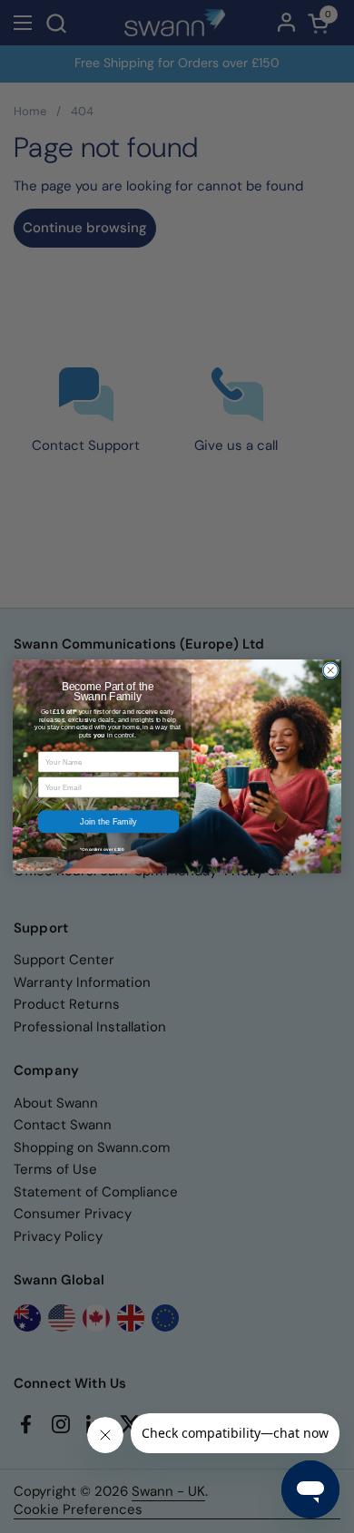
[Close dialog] (330, 670)
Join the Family (108, 821)
